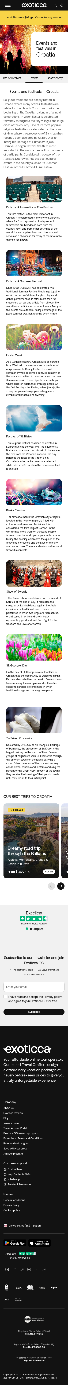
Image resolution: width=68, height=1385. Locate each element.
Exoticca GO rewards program (20, 1133)
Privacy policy (53, 996)
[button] (34, 1012)
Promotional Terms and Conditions (23, 1138)
